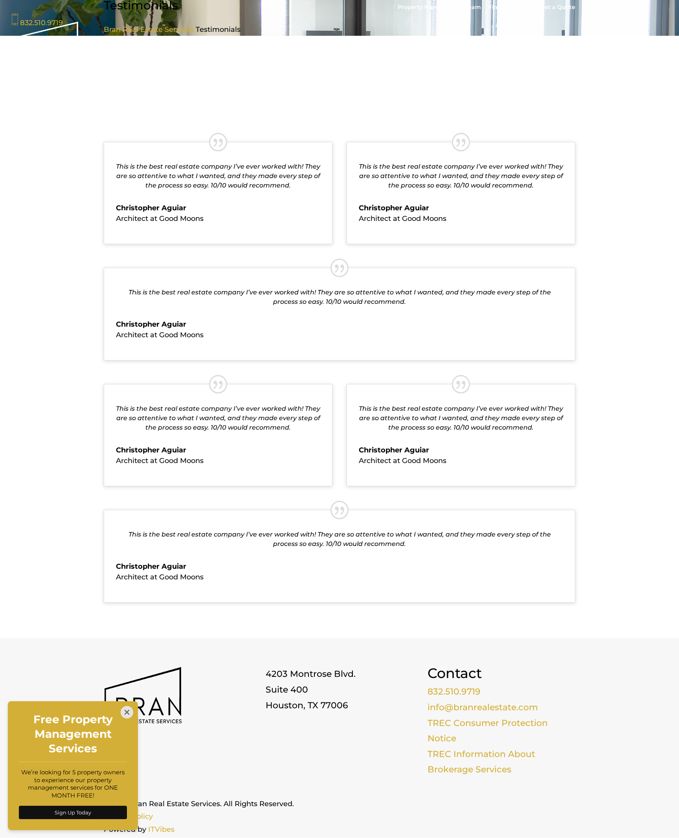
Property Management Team (439, 7)
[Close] (127, 712)
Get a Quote (557, 7)
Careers (581, 49)
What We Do (492, 49)
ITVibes (161, 829)
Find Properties (510, 7)
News (621, 49)
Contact (653, 49)
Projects (545, 49)
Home (393, 49)
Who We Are (433, 49)
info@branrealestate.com (483, 707)
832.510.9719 (454, 691)
